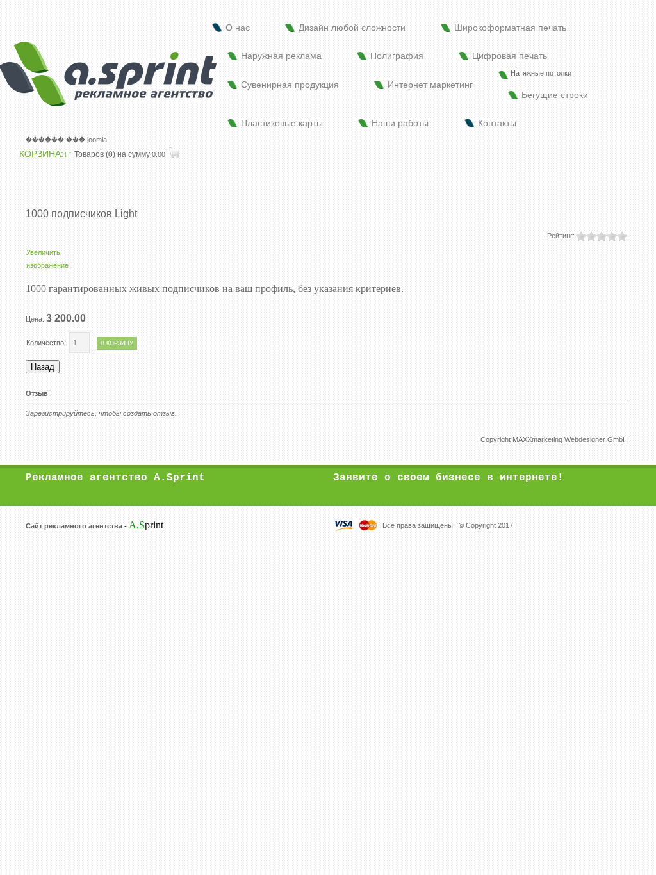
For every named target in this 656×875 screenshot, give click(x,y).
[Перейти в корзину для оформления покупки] (173, 154)
